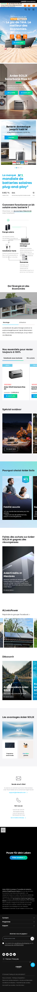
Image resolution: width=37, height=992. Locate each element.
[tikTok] (14, 954)
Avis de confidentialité (26, 980)
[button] (10, 323)
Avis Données (20, 985)
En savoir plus (18, 42)
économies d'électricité (23, 211)
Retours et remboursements (10, 980)
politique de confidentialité (14, 945)
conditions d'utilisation (22, 943)
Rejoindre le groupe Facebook (15, 614)
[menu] (33, 9)
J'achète (11, 139)
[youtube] (10, 954)
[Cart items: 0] (29, 9)
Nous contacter (6, 978)
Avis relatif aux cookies (8, 985)
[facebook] (3, 954)
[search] (26, 9)
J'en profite (11, 92)
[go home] (13, 9)
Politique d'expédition (18, 978)
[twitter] (7, 954)
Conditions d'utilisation (8, 982)
